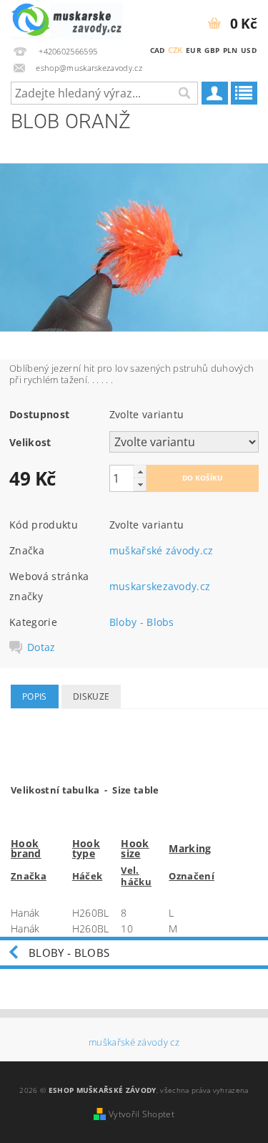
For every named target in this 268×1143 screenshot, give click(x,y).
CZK (175, 49)
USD (249, 50)
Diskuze (91, 696)
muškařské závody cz (134, 1042)
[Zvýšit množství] (140, 471)
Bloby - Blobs (141, 622)
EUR (194, 50)
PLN (230, 50)
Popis (34, 696)
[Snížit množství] (140, 484)
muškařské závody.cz (161, 550)
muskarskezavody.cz (160, 586)
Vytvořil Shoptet (141, 1114)
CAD (157, 50)
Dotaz (41, 647)
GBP (211, 50)
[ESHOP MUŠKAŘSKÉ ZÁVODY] (67, 18)
